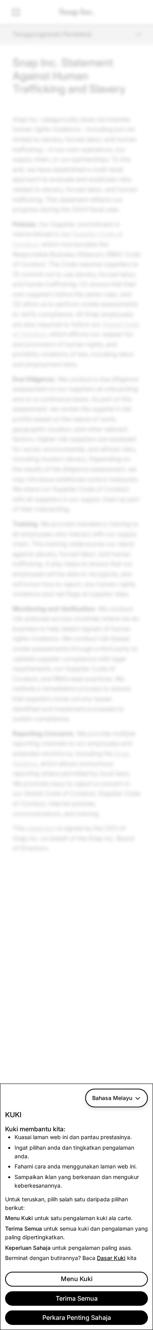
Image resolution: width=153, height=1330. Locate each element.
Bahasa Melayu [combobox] (112, 1098)
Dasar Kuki (111, 1258)
